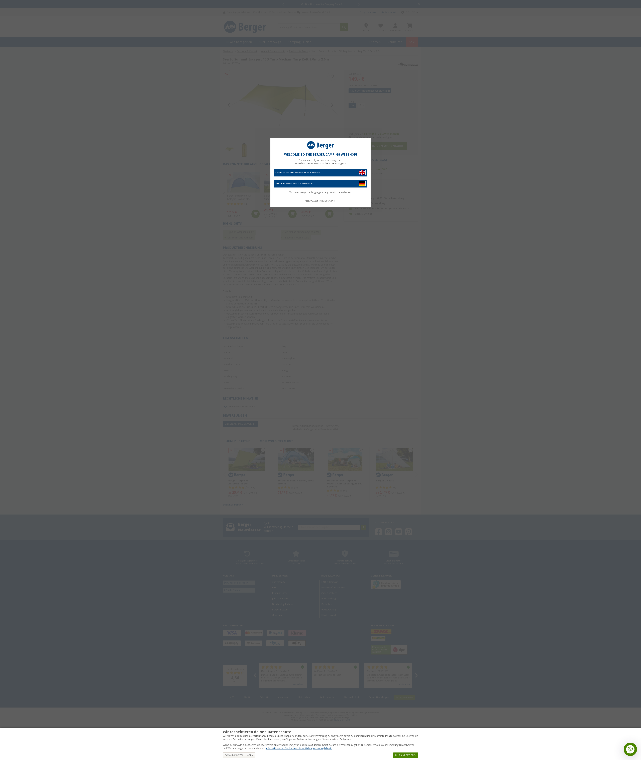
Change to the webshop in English (297, 172)
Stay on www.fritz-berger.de (293, 183)
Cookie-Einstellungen (239, 755)
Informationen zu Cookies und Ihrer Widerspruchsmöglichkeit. (299, 748)
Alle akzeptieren (405, 755)
